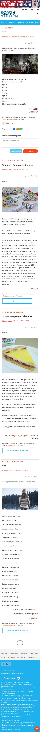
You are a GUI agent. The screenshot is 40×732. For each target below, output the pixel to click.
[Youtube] (31, 10)
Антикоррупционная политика (10, 720)
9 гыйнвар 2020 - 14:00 (20, 470)
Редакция (29, 22)
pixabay (34, 112)
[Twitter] (22, 10)
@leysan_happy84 (19, 435)
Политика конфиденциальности (10, 729)
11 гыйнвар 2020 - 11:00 (25, 36)
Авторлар (11, 657)
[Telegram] (37, 10)
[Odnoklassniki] (28, 10)
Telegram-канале (9, 296)
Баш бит (4, 22)
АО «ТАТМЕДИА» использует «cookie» (11, 722)
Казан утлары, (7, 170)
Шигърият (9, 28)
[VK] (25, 10)
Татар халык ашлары (14, 161)
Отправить (30, 151)
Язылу (3, 657)
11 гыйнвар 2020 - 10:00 (21, 169)
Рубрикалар (20, 22)
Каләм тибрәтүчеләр (14, 462)
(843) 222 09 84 (22, 674)
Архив (11, 22)
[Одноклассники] (17, 129)
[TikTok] (34, 10)
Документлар (32, 657)
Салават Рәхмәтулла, (9, 37)
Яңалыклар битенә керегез (16, 301)
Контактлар (21, 657)
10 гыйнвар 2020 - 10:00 (21, 321)
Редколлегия (34, 654)
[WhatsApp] (19, 129)
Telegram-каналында (10, 119)
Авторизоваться (16, 151)
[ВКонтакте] (14, 129)
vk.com (34, 288)
